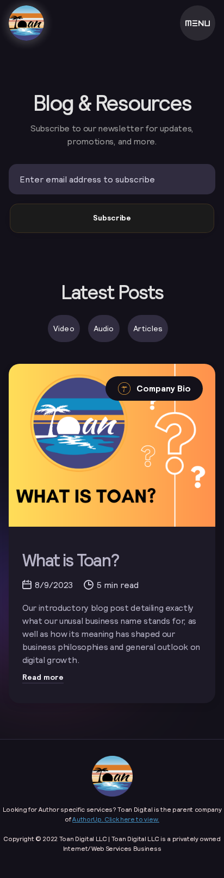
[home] (26, 23)
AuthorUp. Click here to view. (115, 819)
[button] (197, 23)
